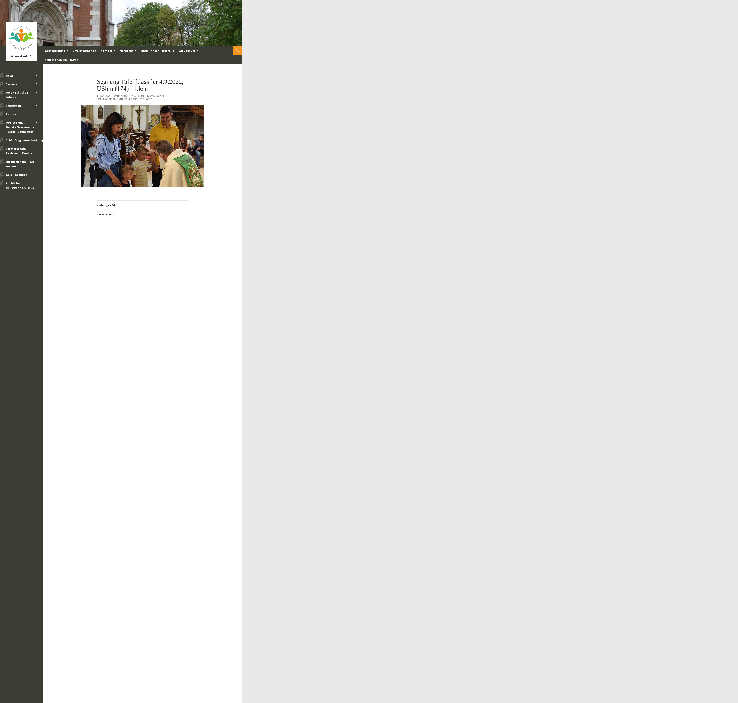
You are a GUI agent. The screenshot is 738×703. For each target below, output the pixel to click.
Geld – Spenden (16, 175)
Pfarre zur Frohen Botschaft (21, 50)
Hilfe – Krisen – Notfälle (157, 50)
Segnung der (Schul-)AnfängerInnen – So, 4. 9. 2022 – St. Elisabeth (130, 98)
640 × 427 (139, 96)
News (9, 75)
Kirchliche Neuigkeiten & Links (20, 185)
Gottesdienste (55, 50)
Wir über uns (187, 50)
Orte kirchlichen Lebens (17, 95)
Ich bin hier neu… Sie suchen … (20, 164)
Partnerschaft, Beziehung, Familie (19, 151)
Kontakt (106, 50)
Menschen (127, 50)
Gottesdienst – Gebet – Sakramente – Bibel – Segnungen (20, 127)
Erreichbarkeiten (84, 50)
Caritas (11, 114)
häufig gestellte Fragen (61, 60)
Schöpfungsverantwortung (24, 140)
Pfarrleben (13, 105)
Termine (11, 84)
